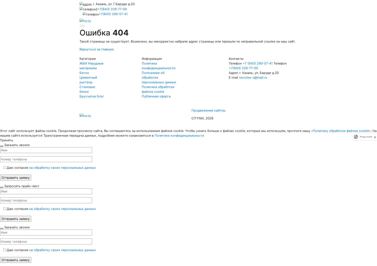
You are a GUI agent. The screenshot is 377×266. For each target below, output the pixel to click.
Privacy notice (366, 137)
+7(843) (112, 9)
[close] (375, 136)
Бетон (84, 73)
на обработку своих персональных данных (62, 168)
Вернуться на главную (97, 49)
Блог (100, 96)
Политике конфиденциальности (179, 135)
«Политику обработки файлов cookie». (341, 131)
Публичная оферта (156, 96)
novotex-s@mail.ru (253, 77)
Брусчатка (88, 96)
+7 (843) (258, 63)
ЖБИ (83, 63)
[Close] (1, 146)
